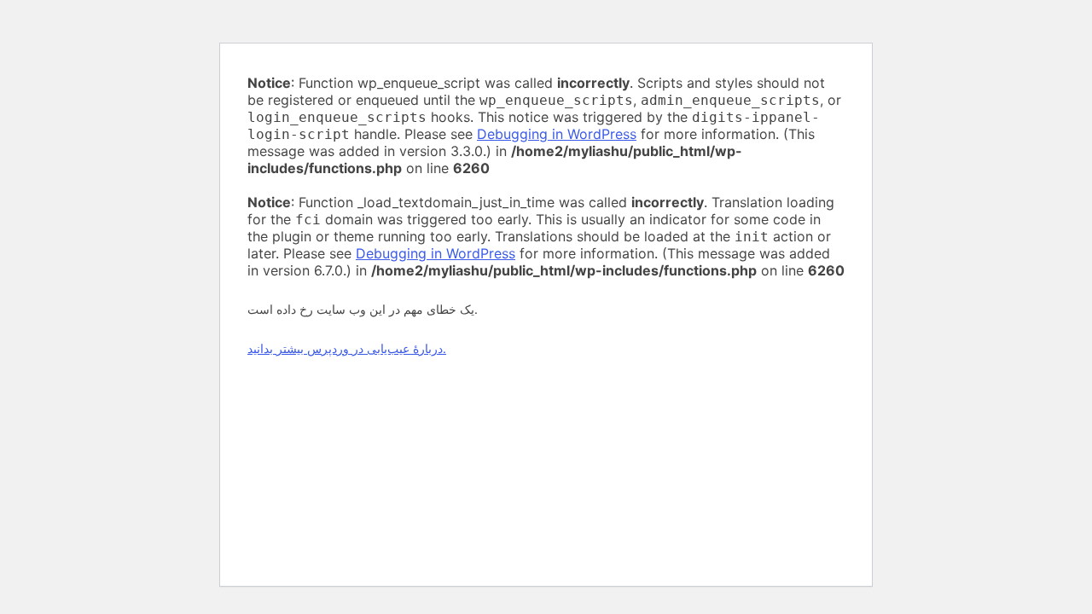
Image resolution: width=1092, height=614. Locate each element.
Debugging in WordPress (556, 133)
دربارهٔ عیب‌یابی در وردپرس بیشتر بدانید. (346, 348)
